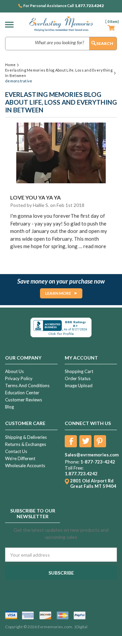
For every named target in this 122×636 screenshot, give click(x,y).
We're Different (20, 458)
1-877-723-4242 (97, 462)
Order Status (77, 378)
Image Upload (79, 385)
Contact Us (16, 451)
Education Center (22, 392)
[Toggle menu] (11, 24)
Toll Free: (74, 468)
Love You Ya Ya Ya (35, 197)
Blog (9, 406)
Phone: (72, 462)
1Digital (80, 626)
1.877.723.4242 (89, 5)
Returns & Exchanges (25, 444)
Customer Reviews (23, 399)
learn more (58, 293)
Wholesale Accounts (25, 465)
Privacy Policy (19, 378)
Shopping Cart (79, 371)
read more (94, 246)
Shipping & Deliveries (26, 437)
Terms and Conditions (27, 385)
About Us (14, 371)
